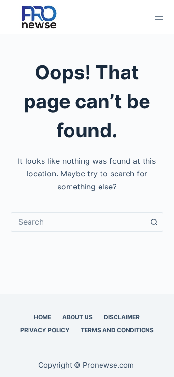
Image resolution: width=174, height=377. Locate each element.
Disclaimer (122, 316)
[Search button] (154, 222)
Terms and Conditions (117, 330)
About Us (77, 316)
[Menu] (159, 17)
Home (42, 316)
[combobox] (78, 222)
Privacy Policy (45, 330)
